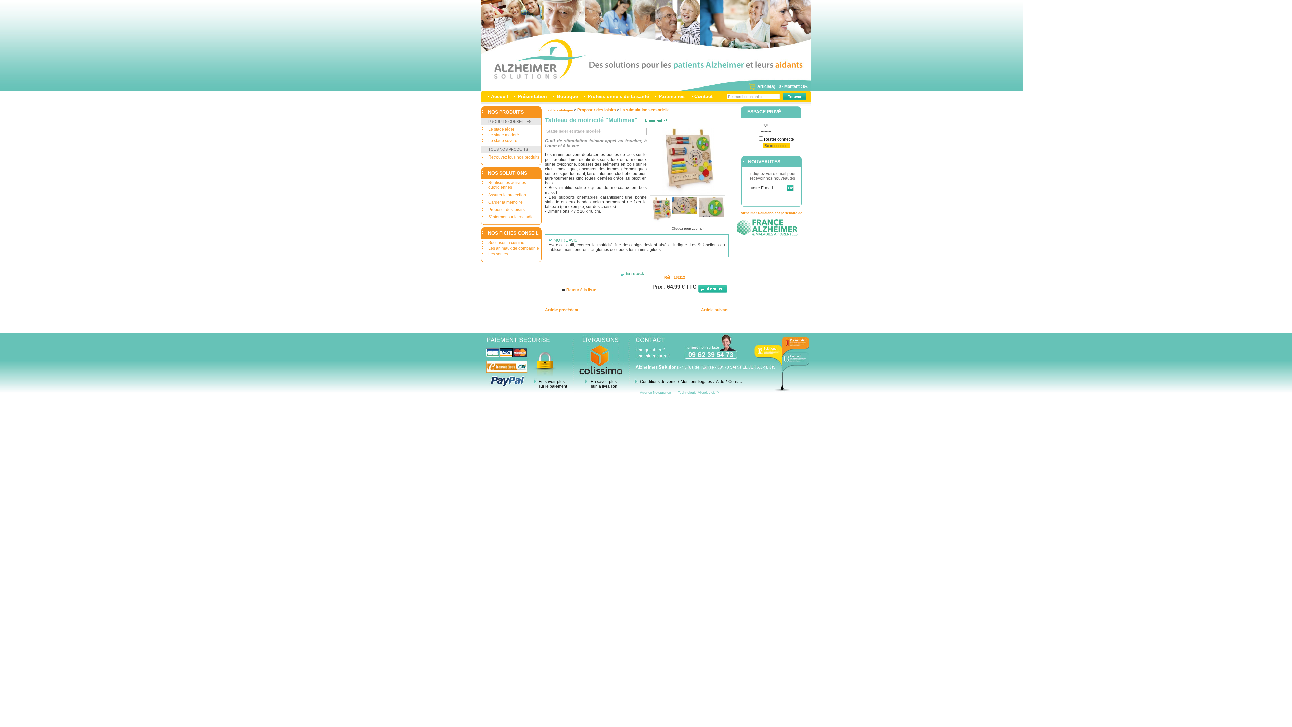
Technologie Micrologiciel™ (699, 392)
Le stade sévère (502, 140)
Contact (703, 96)
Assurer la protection (507, 195)
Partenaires (671, 96)
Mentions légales (696, 381)
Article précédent (561, 310)
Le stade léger (501, 129)
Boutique (567, 96)
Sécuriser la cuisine (506, 242)
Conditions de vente (658, 381)
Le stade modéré (503, 135)
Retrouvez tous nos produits (513, 157)
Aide (720, 381)
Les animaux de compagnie (513, 248)
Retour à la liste (581, 290)
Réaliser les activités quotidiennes (507, 185)
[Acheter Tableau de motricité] (712, 291)
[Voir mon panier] (752, 88)
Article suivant (715, 310)
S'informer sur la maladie (511, 217)
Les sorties (498, 254)
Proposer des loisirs (506, 209)
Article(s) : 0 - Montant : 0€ (782, 86)
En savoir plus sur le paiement (553, 384)
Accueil (499, 96)
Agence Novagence (655, 392)
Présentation (532, 96)
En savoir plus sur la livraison (604, 384)
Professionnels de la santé (618, 96)
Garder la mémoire (505, 202)
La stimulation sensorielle (645, 110)
